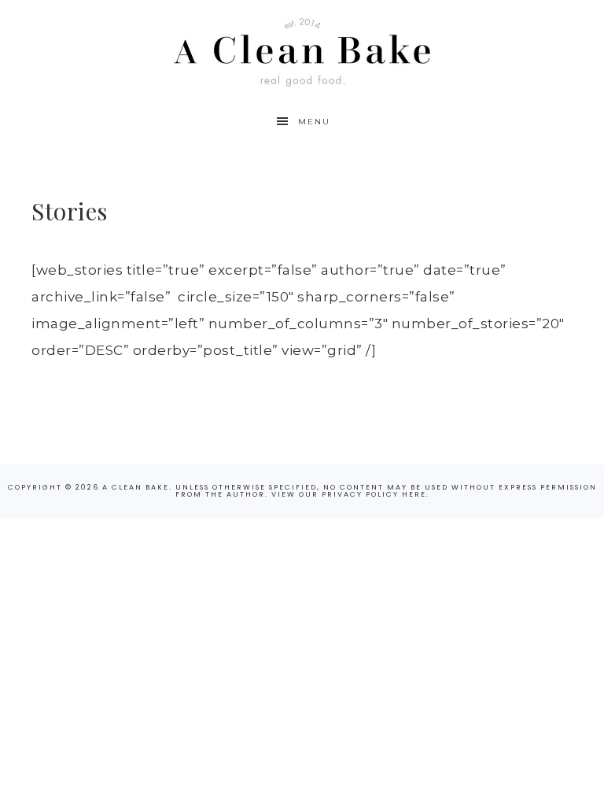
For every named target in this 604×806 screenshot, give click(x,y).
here (414, 494)
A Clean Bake (302, 49)
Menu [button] (314, 121)
